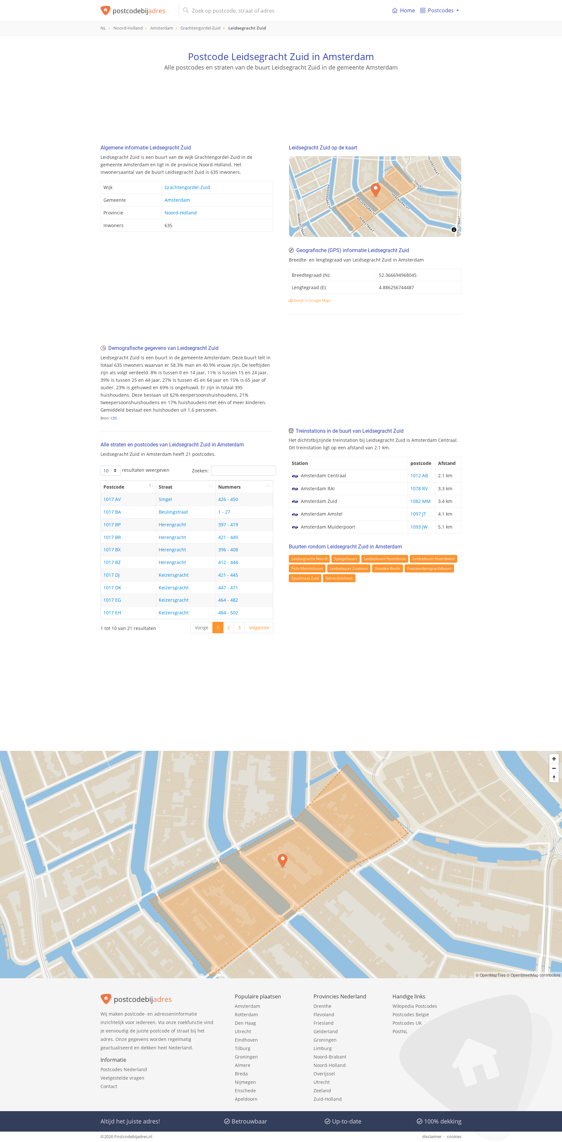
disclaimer (432, 1136)
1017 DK (112, 587)
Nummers (229, 487)
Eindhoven (246, 1040)
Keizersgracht (174, 575)
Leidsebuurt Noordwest (433, 558)
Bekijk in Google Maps (312, 300)
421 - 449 (228, 537)
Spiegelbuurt (345, 558)
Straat (165, 487)
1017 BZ (112, 562)
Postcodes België (411, 1014)
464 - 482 (228, 600)
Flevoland (324, 1014)
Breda (241, 1074)
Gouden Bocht (387, 568)
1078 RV (419, 488)
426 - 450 (228, 499)
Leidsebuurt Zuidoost (349, 568)
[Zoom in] (554, 758)
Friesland (324, 1023)
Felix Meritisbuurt (307, 568)
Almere (242, 1065)
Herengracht (172, 524)
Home (407, 10)
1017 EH (112, 612)
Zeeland (322, 1090)
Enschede (245, 1090)
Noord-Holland (181, 213)
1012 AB (419, 475)
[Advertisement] (281, 100)
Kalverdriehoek (339, 578)
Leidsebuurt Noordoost (385, 558)
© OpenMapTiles (491, 975)
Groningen (246, 1057)
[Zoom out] (554, 768)
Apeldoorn (246, 1099)
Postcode (113, 487)
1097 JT (418, 514)
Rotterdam (246, 1014)
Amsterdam (177, 200)
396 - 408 (228, 549)
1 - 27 (224, 512)
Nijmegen (245, 1082)
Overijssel (324, 1074)
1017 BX (112, 549)
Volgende (259, 627)
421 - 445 (228, 575)
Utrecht (243, 1031)
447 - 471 (228, 587)
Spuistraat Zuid (305, 578)
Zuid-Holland (328, 1099)
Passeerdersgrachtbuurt (429, 568)
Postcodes (441, 10)
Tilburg (242, 1048)
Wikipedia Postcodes (415, 1006)
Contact (108, 1086)
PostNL (400, 1031)
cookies (454, 1136)
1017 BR (112, 537)
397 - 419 (228, 524)
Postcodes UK (407, 1023)
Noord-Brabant (330, 1057)
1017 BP (112, 524)
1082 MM (420, 501)
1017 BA (112, 512)
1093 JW (419, 527)
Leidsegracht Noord (309, 558)
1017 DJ (111, 575)
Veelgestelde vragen (122, 1078)
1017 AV (112, 499)
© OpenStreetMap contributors (533, 975)
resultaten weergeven (145, 470)
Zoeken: (200, 471)
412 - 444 (228, 562)
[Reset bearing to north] (554, 777)
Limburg (323, 1048)
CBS (114, 418)
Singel (165, 499)
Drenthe (322, 1006)
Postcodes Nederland (123, 1069)
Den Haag (245, 1023)
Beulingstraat (173, 512)
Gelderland (326, 1031)
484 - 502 (228, 612)
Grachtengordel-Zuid (187, 187)
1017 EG (112, 600)
